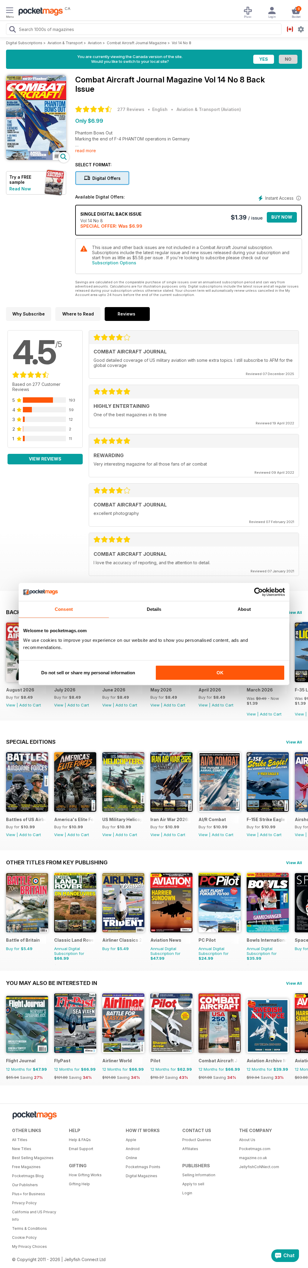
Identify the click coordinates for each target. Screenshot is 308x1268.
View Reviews (45, 458)
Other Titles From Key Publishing (57, 862)
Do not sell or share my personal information (88, 672)
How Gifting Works (85, 1175)
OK (220, 672)
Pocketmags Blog (28, 1176)
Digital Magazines (141, 1176)
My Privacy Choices (29, 1246)
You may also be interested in (51, 983)
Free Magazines (26, 1167)
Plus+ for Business (28, 1194)
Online (131, 1158)
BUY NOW (281, 217)
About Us (247, 1139)
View (10, 705)
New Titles (21, 1148)
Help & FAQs (80, 1139)
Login (187, 1193)
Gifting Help (79, 1184)
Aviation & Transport (65, 43)
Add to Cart (30, 705)
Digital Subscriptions (24, 43)
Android (133, 1148)
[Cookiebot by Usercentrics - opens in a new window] (258, 591)
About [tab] (244, 609)
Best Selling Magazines (33, 1158)
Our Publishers (25, 1185)
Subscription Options (114, 262)
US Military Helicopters (122, 819)
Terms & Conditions (29, 1228)
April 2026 (210, 689)
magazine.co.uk (253, 1158)
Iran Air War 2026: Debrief (170, 819)
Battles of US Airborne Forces (26, 819)
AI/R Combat (212, 819)
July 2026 (64, 689)
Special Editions (31, 742)
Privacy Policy (24, 1203)
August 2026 (20, 689)
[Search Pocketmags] (12, 30)
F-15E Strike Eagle (266, 819)
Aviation (95, 43)
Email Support (81, 1148)
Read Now (20, 188)
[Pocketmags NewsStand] (39, 12)
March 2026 (260, 689)
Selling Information (198, 1175)
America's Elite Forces (74, 819)
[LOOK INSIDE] (36, 158)
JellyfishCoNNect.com (259, 1167)
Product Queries (196, 1139)
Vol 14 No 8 (181, 43)
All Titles (19, 1139)
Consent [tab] (64, 609)
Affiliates (190, 1148)
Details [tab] (154, 609)
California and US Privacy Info (34, 1216)
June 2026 (113, 689)
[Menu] (9, 11)
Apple (131, 1139)
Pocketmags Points (143, 1167)
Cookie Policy (24, 1237)
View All (294, 612)
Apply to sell (193, 1184)
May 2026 (161, 689)
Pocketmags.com (254, 1148)
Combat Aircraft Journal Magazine (137, 43)
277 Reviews (130, 109)
